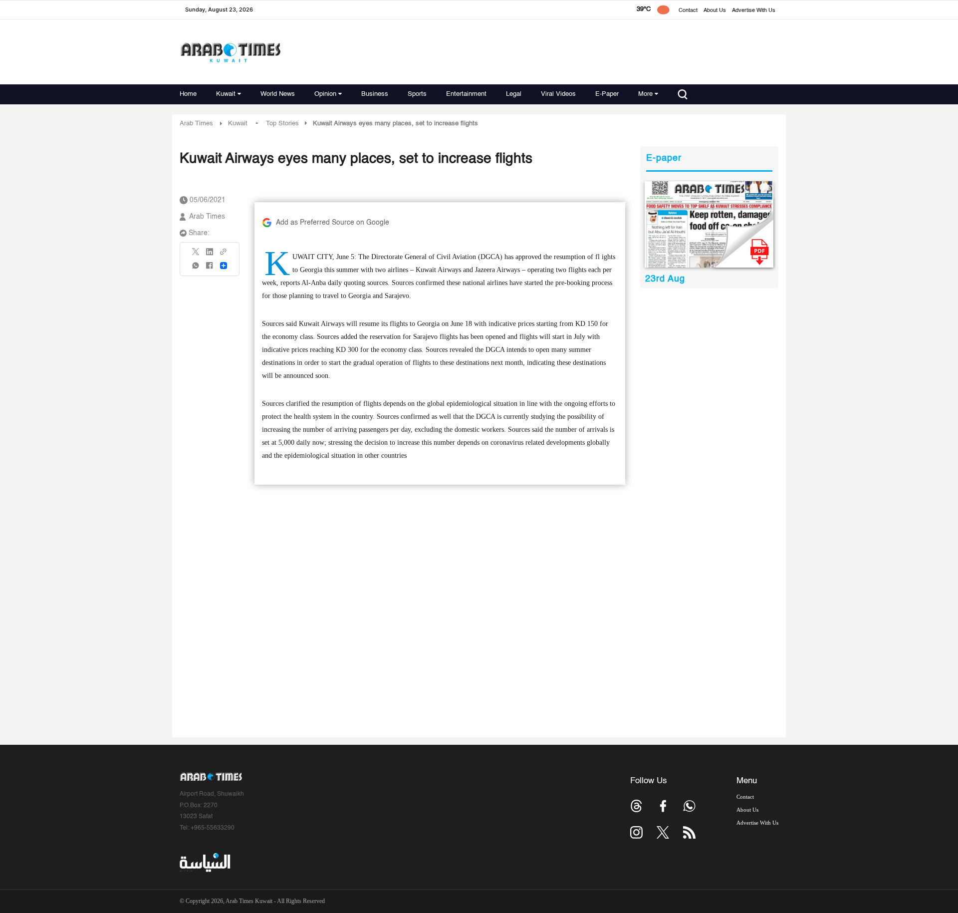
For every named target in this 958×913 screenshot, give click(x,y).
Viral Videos (558, 94)
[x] (663, 832)
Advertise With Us (753, 10)
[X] (196, 255)
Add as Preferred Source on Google (332, 222)
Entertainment (466, 94)
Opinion (325, 94)
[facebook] (210, 269)
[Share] (223, 265)
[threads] (636, 806)
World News (277, 94)
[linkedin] (210, 255)
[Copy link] (224, 255)
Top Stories (282, 123)
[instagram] (636, 832)
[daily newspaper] (709, 224)
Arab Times (196, 123)
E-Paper (607, 94)
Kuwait (226, 94)
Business (374, 94)
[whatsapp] (196, 269)
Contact (688, 10)
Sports (417, 94)
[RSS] (689, 832)
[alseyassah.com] (204, 863)
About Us (715, 10)
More (645, 94)
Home (188, 94)
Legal (513, 94)
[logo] (230, 52)
